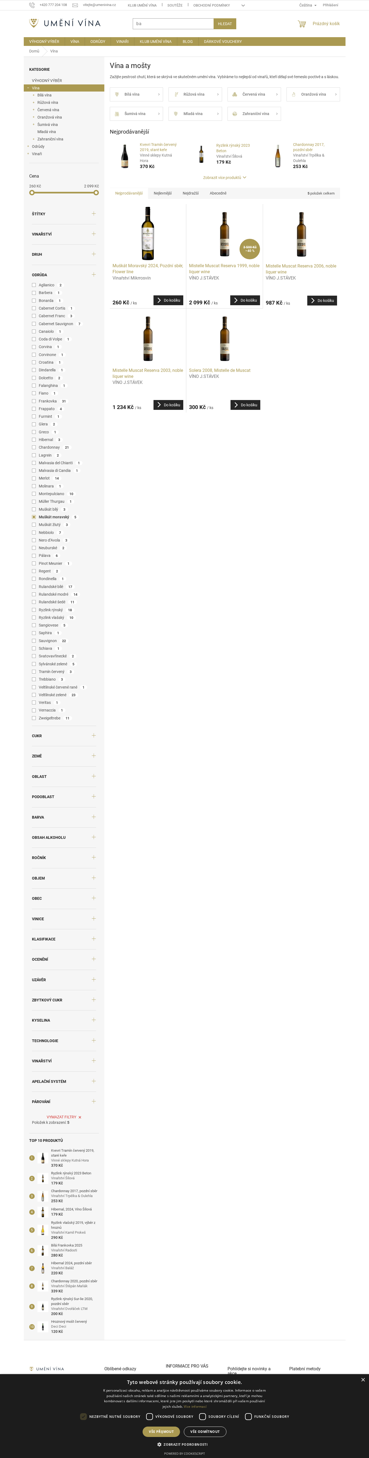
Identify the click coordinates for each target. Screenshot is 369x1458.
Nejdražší (191, 193)
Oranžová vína (49, 117)
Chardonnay (54, 447)
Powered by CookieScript (184, 1453)
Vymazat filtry (61, 1117)
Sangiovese (52, 625)
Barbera (49, 292)
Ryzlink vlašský (56, 617)
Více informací (195, 1406)
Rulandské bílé (55, 586)
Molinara (50, 486)
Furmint (49, 416)
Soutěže (174, 5)
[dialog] (184, 1416)
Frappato (50, 409)
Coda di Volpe (54, 339)
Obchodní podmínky (211, 5)
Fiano (47, 393)
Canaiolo (50, 331)
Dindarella (51, 370)
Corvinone (51, 354)
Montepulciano (56, 494)
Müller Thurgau (55, 501)
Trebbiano (51, 679)
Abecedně (218, 193)
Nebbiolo (50, 532)
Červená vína (48, 110)
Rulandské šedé (57, 602)
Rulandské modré (58, 594)
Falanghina (52, 385)
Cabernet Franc (55, 316)
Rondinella (51, 579)
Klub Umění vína (142, 5)
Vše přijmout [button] (161, 1431)
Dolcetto (49, 378)
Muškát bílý (52, 509)
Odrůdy (38, 146)
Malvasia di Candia (58, 470)
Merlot (49, 478)
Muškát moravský (57, 517)
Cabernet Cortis (56, 308)
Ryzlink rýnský (55, 610)
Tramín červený (55, 671)
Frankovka (52, 401)
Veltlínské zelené (57, 695)
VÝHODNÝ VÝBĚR (47, 80)
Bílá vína (44, 95)
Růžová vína (47, 102)
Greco (47, 432)
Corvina (49, 347)
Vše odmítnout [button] (205, 1431)
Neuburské (51, 548)
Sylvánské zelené (57, 664)
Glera (47, 424)
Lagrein (49, 455)
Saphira (49, 633)
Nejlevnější (163, 193)
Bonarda (50, 300)
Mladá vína (46, 132)
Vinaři (37, 154)
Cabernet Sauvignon (60, 324)
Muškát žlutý (53, 524)
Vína (36, 88)
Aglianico (50, 285)
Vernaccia (51, 710)
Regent (48, 571)
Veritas (48, 702)
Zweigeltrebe (54, 718)
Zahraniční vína (50, 139)
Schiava (49, 648)
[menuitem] (44, 41)
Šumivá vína (47, 124)
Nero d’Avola (53, 540)
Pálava (48, 555)
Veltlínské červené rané (62, 687)
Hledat (225, 24)
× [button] (363, 1380)
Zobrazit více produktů (222, 177)
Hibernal (49, 439)
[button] (184, 1444)
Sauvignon (52, 641)
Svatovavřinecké (56, 656)
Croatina (50, 362)
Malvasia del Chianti (59, 463)
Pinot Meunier (54, 563)
